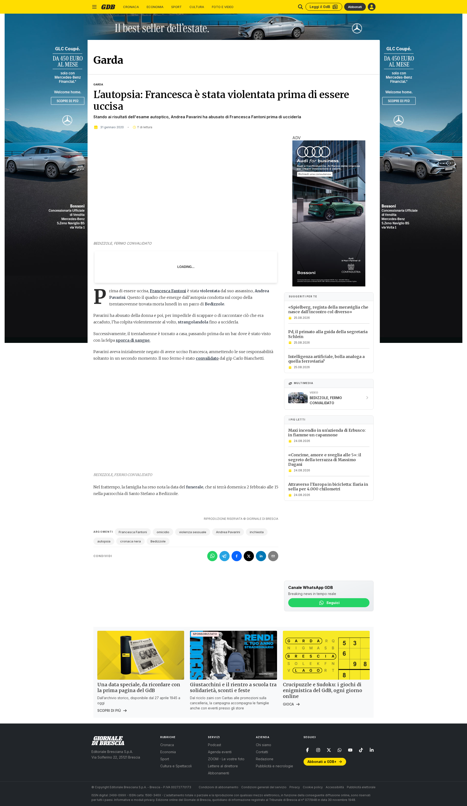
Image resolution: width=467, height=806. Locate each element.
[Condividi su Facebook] (237, 556)
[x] (329, 750)
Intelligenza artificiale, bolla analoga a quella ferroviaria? (326, 359)
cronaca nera (130, 541)
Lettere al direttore (223, 766)
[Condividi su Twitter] (249, 556)
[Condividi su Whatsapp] (212, 556)
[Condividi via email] (273, 556)
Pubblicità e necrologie (274, 766)
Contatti (262, 752)
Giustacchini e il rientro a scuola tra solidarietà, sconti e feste (233, 687)
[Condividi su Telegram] (224, 556)
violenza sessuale (192, 532)
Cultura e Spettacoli (176, 766)
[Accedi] (372, 7)
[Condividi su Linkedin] (261, 556)
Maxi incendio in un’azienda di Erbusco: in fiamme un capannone (327, 433)
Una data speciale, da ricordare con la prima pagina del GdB (138, 687)
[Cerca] (300, 6)
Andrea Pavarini (228, 532)
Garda (98, 84)
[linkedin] (372, 750)
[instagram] (318, 750)
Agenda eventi (220, 752)
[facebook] (307, 750)
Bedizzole (158, 541)
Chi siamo (263, 745)
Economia (155, 7)
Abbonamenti (218, 773)
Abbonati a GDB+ (321, 762)
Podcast (214, 745)
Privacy (294, 787)
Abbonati (355, 7)
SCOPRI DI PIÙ (109, 710)
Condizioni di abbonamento (218, 787)
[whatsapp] (339, 750)
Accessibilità (335, 787)
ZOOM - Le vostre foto (226, 759)
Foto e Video (223, 7)
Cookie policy (313, 787)
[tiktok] (361, 750)
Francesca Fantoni (133, 532)
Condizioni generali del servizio (264, 787)
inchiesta (257, 532)
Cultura (196, 7)
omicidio (163, 532)
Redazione (264, 759)
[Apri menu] (94, 7)
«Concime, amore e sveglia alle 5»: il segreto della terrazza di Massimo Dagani (324, 460)
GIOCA (288, 704)
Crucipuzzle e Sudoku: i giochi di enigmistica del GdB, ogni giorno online (322, 690)
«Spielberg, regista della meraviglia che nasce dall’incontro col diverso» (328, 309)
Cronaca (131, 7)
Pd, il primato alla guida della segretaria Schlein (328, 334)
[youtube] (350, 750)
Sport (176, 7)
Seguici (333, 603)
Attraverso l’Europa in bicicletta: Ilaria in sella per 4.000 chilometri (328, 487)
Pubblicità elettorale (361, 787)
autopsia (103, 541)
